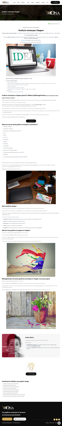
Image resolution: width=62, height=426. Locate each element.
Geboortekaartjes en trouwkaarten (9, 156)
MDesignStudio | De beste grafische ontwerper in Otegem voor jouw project (22, 89)
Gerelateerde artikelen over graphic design (15, 91)
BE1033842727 (17, 422)
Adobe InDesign (11, 166)
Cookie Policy (51, 422)
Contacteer (4, 168)
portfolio (7, 289)
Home (14, 2)
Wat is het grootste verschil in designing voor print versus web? (13, 396)
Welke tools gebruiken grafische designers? (10, 392)
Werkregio (38, 2)
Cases (28, 2)
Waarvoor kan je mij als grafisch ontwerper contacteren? (18, 84)
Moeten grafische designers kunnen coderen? (10, 391)
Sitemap (47, 422)
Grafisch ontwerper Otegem (12, 80)
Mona (18, 2)
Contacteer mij (23, 40)
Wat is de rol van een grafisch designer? (9, 388)
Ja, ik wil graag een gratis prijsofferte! (11, 414)
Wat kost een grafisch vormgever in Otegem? (16, 87)
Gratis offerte (9, 90)
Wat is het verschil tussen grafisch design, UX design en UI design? (14, 394)
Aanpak (32, 2)
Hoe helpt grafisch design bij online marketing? (11, 386)
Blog (47, 2)
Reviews (43, 2)
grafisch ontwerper (17, 232)
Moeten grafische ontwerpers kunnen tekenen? (11, 389)
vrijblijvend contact (22, 289)
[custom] (54, 420)
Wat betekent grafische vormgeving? (9, 385)
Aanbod (22, 2)
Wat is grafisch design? (12, 86)
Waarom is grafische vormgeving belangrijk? (10, 383)
